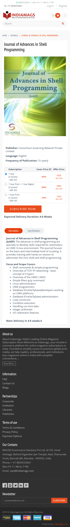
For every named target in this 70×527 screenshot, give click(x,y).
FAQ (4, 379)
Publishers (8, 413)
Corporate (8, 401)
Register (63, 5)
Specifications (34, 230)
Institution (8, 405)
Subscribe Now (23, 209)
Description (14, 230)
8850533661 (24, 2)
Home (4, 35)
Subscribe (59, 500)
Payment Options (12, 436)
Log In (50, 5)
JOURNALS (14, 35)
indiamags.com (61, 524)
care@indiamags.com (22, 470)
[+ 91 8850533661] (19, 15)
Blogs (5, 387)
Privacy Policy (10, 431)
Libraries (7, 409)
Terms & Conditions (13, 427)
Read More (9, 363)
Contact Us (8, 383)
